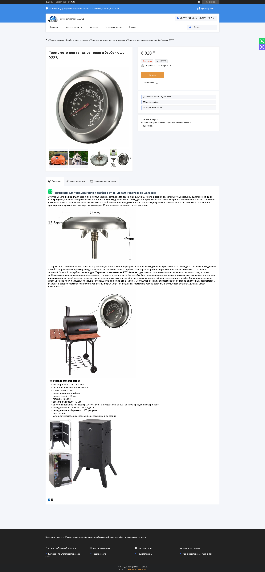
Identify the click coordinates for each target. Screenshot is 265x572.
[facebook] (49, 500)
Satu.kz (145, 567)
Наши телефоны (145, 554)
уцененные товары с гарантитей (197, 554)
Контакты (93, 27)
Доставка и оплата (113, 27)
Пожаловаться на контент (136, 569)
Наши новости (99, 554)
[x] (52, 500)
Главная (54, 27)
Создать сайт (61, 2)
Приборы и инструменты (77, 40)
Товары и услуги (72, 27)
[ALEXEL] (53, 19)
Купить (152, 75)
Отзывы (132, 27)
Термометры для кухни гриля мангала (107, 40)
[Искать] (190, 27)
